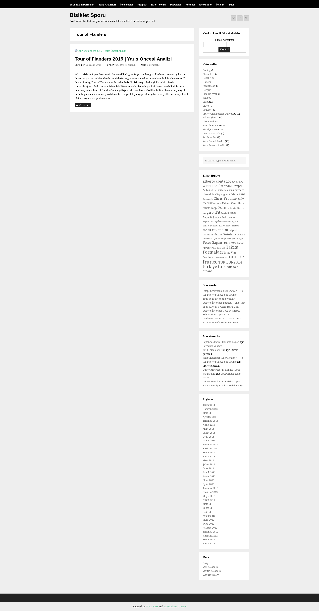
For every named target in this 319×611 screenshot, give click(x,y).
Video (206, 105)
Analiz (218, 186)
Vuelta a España (211, 133)
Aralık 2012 (209, 515)
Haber (206, 81)
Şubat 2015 (209, 432)
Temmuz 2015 (210, 420)
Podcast (190, 4)
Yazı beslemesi (210, 566)
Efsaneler (208, 74)
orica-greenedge (234, 238)
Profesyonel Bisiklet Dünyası (218, 113)
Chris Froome (225, 198)
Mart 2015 (208, 428)
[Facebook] (240, 18)
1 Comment (153, 64)
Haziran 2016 (210, 408)
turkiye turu (215, 266)
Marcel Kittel (217, 225)
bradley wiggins (220, 194)
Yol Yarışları (209, 117)
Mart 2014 (208, 460)
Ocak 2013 (208, 511)
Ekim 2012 (208, 519)
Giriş (205, 563)
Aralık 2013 (209, 472)
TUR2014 (234, 262)
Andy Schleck (209, 190)
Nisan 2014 (209, 456)
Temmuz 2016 (210, 405)
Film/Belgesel (210, 93)
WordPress (152, 606)
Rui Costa (217, 248)
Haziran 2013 (210, 492)
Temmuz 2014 (210, 444)
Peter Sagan (212, 242)
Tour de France (211, 125)
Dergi (206, 89)
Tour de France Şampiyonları (219, 298)
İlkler (231, 4)
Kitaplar (142, 4)
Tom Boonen (221, 258)
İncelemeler (126, 4)
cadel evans (237, 194)
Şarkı (206, 101)
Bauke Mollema (225, 190)
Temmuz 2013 (210, 488)
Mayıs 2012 (209, 539)
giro (204, 213)
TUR (221, 262)
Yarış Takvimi (158, 4)
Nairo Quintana (224, 234)
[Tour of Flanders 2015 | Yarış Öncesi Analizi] (132, 51)
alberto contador (217, 181)
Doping (207, 70)
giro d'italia (217, 212)
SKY (223, 248)
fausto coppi (210, 207)
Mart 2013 (208, 503)
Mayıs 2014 (209, 452)
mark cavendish (215, 230)
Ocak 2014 (208, 468)
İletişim (220, 4)
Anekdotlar (205, 4)
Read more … (83, 105)
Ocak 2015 (208, 436)
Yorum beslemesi (212, 570)
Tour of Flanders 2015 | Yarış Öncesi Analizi (123, 59)
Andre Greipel (232, 186)
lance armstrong (226, 221)
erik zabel (217, 203)
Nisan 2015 (209, 424)
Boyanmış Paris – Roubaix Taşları (221, 341)
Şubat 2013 (209, 507)
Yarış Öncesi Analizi (124, 64)
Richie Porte (230, 242)
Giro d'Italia (209, 121)
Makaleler (175, 4)
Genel (206, 77)
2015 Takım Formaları (82, 4)
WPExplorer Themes (175, 606)
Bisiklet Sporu (88, 15)
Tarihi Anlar (209, 137)
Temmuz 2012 (210, 531)
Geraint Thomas (237, 208)
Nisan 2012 (209, 543)
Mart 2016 (208, 412)
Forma (223, 207)
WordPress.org (211, 574)
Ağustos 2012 (210, 527)
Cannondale (208, 199)
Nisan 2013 (209, 499)
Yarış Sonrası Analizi (214, 145)
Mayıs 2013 (209, 496)
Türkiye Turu (210, 129)
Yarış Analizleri (107, 4)
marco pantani (232, 226)
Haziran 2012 (210, 535)
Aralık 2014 (209, 440)
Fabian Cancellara (233, 203)
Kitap (206, 97)
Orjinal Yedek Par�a (232, 385)
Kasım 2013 (209, 476)
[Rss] (246, 18)
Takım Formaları (220, 249)
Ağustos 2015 (210, 416)
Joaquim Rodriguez (222, 217)
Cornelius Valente (212, 345)
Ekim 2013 (208, 480)
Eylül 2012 (208, 523)
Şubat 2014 (209, 464)
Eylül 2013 (208, 484)
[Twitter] (233, 18)
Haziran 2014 (210, 448)
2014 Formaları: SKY (214, 349)
